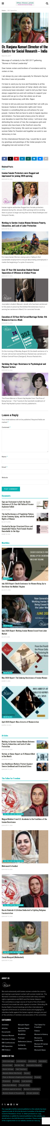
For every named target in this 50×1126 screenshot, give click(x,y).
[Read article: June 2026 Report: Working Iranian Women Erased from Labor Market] (25, 611)
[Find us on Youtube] (8, 1104)
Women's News (40, 1050)
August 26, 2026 (7, 323)
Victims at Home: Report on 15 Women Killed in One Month (18, 755)
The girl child (24, 1085)
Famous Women (8, 1035)
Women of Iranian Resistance (41, 1045)
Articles (5, 1028)
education (32, 1061)
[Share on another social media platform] (45, 159)
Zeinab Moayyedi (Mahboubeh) (13, 957)
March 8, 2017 (6, 56)
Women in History (41, 1034)
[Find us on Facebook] (2, 1104)
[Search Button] (47, 3)
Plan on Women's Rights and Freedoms (17, 1077)
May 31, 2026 (6, 681)
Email (5, 467)
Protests (16, 1081)
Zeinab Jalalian (32, 1093)
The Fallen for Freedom (13, 814)
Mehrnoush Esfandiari (10, 866)
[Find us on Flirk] (11, 1104)
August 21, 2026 (7, 825)
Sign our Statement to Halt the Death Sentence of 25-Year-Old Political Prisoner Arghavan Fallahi (18, 504)
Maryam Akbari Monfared (12, 1073)
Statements (22, 1049)
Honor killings (8, 1069)
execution (42, 1061)
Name (5, 457)
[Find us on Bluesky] (17, 1104)
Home (4, 11)
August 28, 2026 (7, 229)
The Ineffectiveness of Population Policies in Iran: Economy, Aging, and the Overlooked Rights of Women (18, 516)
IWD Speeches (12, 11)
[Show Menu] (3, 3)
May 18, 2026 (6, 534)
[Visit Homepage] (25, 3)
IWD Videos (6, 1050)
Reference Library (25, 1041)
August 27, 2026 (7, 276)
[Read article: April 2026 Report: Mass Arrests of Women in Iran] (25, 702)
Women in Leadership (38, 1039)
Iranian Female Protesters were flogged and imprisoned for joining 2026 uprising (20, 174)
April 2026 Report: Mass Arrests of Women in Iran (20, 721)
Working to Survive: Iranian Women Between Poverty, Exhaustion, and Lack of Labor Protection (24, 224)
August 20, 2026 (7, 869)
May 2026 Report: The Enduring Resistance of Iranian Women (24, 677)
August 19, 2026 (7, 769)
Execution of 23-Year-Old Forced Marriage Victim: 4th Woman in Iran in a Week (24, 318)
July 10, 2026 (7, 510)
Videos (37, 1031)
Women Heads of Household (13, 1093)
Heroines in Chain (8, 1039)
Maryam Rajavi (23, 1025)
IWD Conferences (8, 1043)
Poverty (37, 1077)
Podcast (21, 1038)
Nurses (27, 1073)
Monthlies (8, 579)
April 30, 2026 (7, 725)
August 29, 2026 (7, 179)
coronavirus (21, 1061)
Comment (6, 427)
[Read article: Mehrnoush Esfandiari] (25, 846)
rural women (26, 1081)
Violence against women (12, 1089)
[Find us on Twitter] (5, 1104)
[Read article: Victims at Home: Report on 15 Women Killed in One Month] (42, 757)
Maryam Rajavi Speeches (23, 1029)
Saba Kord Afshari (9, 1085)
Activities (5, 1025)
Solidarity (21, 1045)
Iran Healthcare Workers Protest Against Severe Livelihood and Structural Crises (17, 765)
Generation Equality (34, 1065)
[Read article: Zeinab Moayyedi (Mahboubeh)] (25, 938)
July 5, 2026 (6, 637)
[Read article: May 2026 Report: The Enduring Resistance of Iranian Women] (25, 658)
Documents (6, 1032)
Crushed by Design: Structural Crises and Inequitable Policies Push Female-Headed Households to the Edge (17, 529)
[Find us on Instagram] (14, 1104)
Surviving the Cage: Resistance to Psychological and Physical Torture (24, 365)
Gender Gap (19, 1065)
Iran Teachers (21, 1069)
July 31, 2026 (7, 590)
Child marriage (8, 1061)
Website (5, 477)
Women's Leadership (32, 1089)
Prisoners (6, 1081)
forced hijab (7, 1065)
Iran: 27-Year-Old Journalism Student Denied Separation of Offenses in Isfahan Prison (20, 271)
